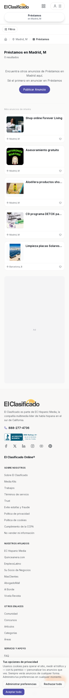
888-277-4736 (18, 428)
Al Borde (9, 589)
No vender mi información (19, 532)
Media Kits (10, 481)
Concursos (10, 620)
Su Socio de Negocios (17, 570)
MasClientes (11, 576)
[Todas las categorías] (43, 6)
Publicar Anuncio (34, 89)
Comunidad (11, 613)
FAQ (6, 655)
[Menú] (57, 6)
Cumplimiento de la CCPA (19, 526)
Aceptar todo (14, 691)
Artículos (9, 626)
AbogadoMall (12, 582)
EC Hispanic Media (15, 550)
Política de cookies (15, 520)
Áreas (7, 639)
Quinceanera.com (14, 557)
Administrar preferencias (21, 684)
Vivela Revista (12, 595)
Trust (7, 500)
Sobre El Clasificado (16, 475)
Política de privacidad (17, 513)
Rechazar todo (53, 684)
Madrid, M (21, 39)
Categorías (10, 632)
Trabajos (9, 487)
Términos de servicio (16, 494)
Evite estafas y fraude (17, 507)
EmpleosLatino (12, 563)
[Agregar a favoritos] (60, 139)
